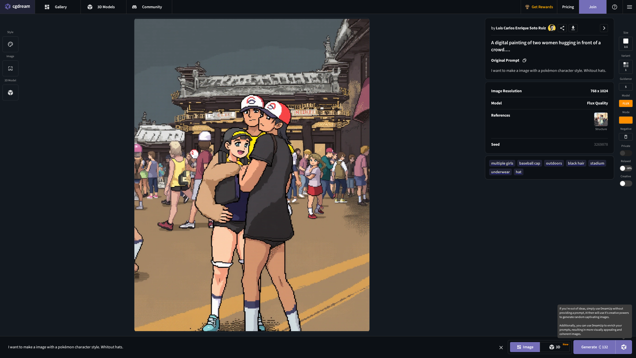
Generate (594, 347)
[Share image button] (562, 28)
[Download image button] (573, 28)
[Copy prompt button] (524, 60)
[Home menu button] (17, 7)
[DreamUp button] (624, 347)
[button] (501, 348)
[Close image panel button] (604, 28)
